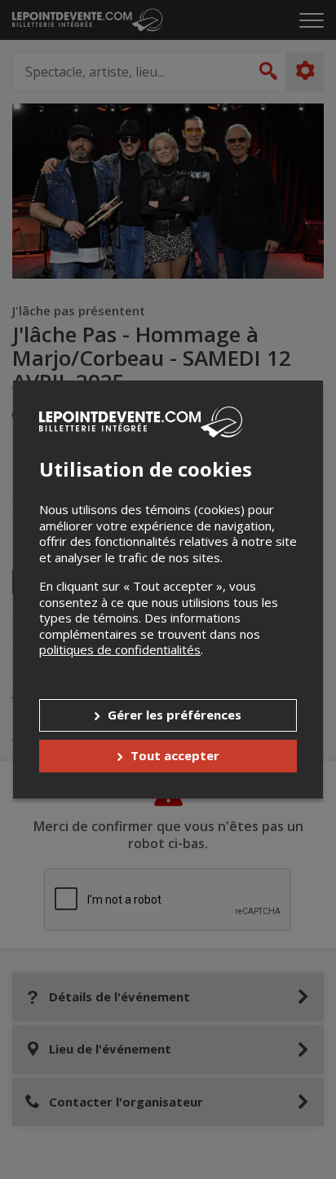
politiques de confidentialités (120, 649)
